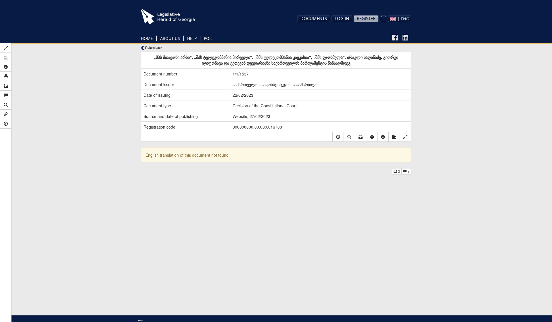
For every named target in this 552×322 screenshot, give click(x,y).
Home (147, 38)
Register (366, 18)
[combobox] (399, 18)
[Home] (177, 16)
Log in (342, 18)
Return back (153, 47)
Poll (208, 38)
